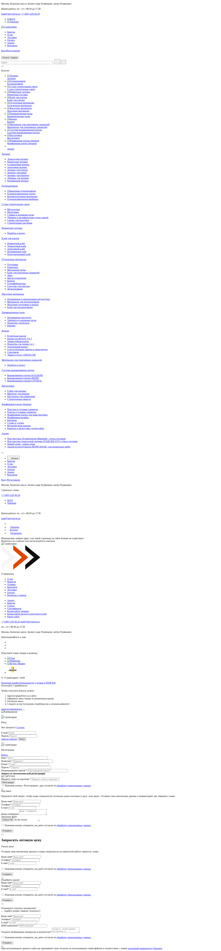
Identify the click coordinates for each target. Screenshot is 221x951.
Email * (5, 764)
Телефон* (6, 804)
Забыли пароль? (9, 739)
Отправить (7, 831)
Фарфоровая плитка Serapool (22, 143)
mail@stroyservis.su (10, 14)
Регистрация (13, 50)
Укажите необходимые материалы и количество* (26, 932)
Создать (20, 727)
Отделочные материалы (19, 105)
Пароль (5, 736)
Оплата (11, 40)
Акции (10, 43)
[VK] (8, 642)
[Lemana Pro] (12, 672)
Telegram (11, 503)
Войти (4, 755)
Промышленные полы (18, 116)
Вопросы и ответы (16, 595)
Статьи (10, 605)
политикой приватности (140, 948)
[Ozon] (11, 658)
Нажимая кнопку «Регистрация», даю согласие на (48, 785)
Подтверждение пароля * (14, 770)
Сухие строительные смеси (21, 89)
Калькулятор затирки (18, 611)
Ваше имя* (6, 801)
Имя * (4, 758)
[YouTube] (8, 645)
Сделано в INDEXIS (45, 683)
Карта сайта (13, 616)
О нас (10, 34)
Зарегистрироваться (11, 709)
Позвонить (16, 533)
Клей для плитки (16, 100)
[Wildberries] (13, 661)
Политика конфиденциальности (17, 683)
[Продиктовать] (57, 61)
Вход (3, 50)
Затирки (11, 78)
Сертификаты (14, 608)
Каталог (14, 458)
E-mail (4, 732)
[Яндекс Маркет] (16, 663)
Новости (11, 581)
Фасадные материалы (18, 111)
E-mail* (5, 889)
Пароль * (6, 767)
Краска (10, 121)
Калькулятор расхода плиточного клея (26, 614)
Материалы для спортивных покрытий (27, 127)
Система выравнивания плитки (23, 132)
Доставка (12, 37)
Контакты (12, 45)
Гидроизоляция (15, 84)
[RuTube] (8, 648)
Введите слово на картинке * (16, 779)
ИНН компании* (10, 925)
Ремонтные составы (17, 94)
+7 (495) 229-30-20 (30, 14)
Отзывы (11, 584)
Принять (157, 948)
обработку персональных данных (74, 785)
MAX (10, 500)
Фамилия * (6, 761)
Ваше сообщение (10, 814)
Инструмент (13, 138)
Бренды (11, 32)
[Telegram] (12, 21)
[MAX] (11, 19)
